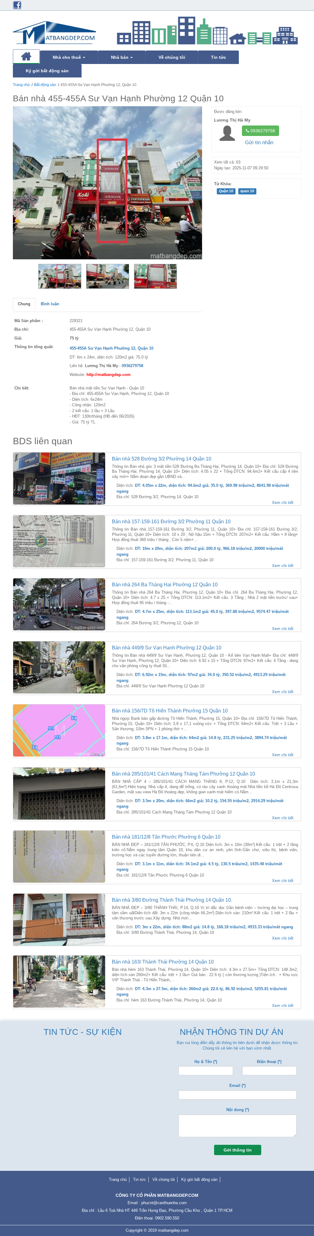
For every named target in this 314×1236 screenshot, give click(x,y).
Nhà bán (120, 57)
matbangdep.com (173, 1230)
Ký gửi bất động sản (199, 1179)
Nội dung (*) (237, 1109)
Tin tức (218, 57)
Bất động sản (45, 85)
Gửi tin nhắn (259, 142)
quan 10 (247, 191)
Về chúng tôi (172, 57)
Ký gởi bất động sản (47, 70)
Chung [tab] (24, 304)
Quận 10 (226, 191)
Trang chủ (21, 85)
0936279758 (262, 130)
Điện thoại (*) (269, 1061)
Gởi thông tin (238, 1150)
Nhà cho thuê (67, 57)
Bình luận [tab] (50, 304)
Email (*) (237, 1085)
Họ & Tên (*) (205, 1061)
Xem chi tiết (282, 502)
